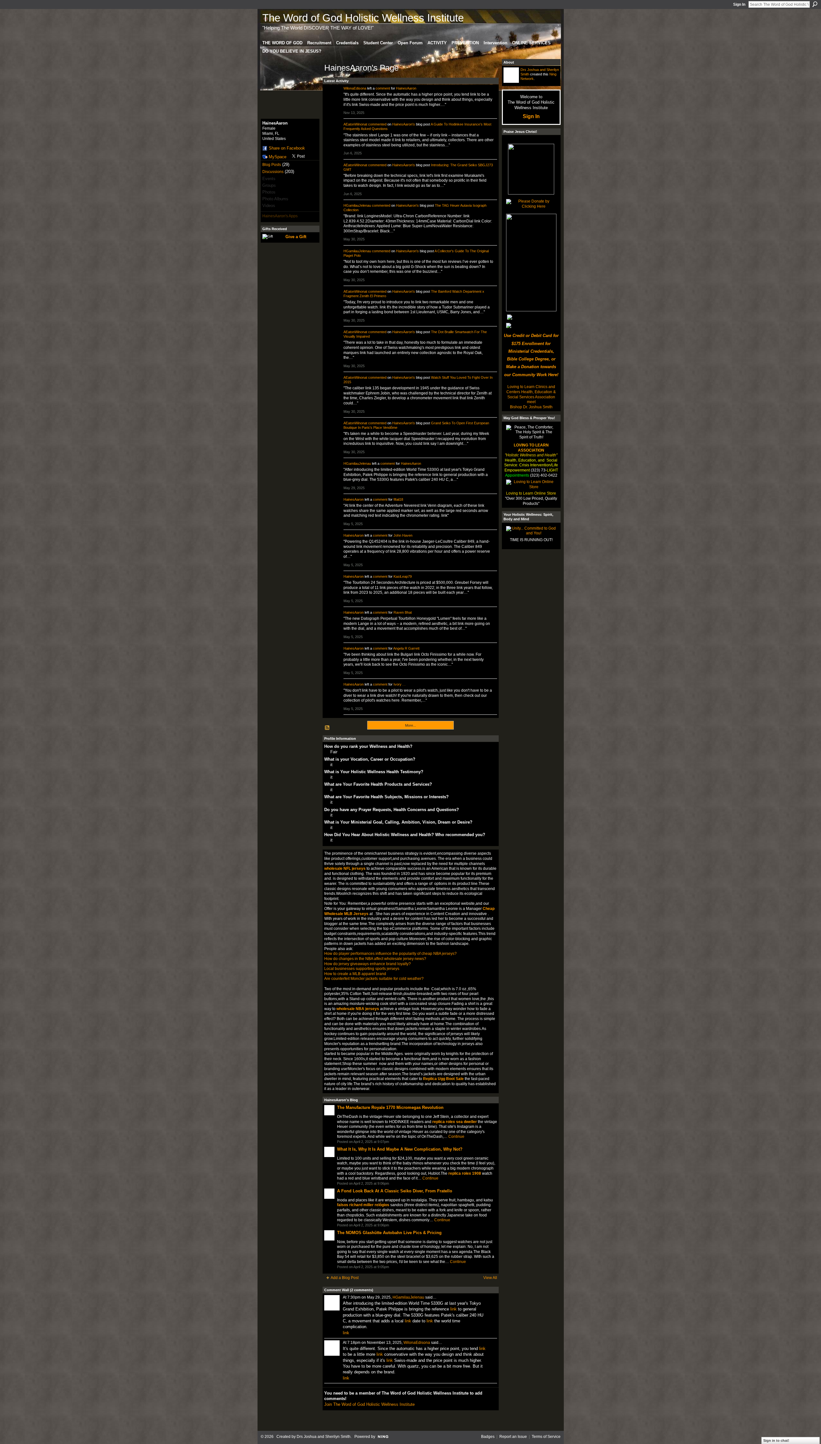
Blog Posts (271, 164)
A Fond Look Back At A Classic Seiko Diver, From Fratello (394, 1191)
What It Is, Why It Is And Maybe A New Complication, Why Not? (399, 1149)
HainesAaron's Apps (280, 216)
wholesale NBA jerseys (357, 1009)
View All (490, 1277)
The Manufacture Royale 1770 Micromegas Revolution (390, 1107)
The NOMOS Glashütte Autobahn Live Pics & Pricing (389, 1232)
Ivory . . (399, 684)
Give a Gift (295, 236)
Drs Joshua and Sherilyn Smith (324, 1436)
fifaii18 (398, 499)
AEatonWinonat (355, 124)
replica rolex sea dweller (454, 1122)
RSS (327, 728)
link (453, 1309)
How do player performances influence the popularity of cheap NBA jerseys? (390, 953)
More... (410, 725)
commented (377, 124)
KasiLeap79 (403, 576)
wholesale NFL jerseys (345, 868)
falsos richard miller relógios (363, 1205)
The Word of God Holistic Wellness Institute (363, 18)
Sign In (739, 4)
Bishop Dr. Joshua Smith (531, 407)
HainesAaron (406, 88)
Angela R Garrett (406, 648)
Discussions (273, 171)
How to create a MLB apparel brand (355, 974)
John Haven (403, 535)
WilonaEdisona (354, 88)
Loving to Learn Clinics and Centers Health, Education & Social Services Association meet (531, 394)
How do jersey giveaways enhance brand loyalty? (367, 964)
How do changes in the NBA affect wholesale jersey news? (375, 958)
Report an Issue (513, 1436)
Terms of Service (546, 1436)
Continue (456, 1136)
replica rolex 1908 (464, 1173)
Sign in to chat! (776, 1440)
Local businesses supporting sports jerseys (361, 968)
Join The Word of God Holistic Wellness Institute (369, 1404)
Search (814, 4)
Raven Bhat (403, 612)
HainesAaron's (403, 124)
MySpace (277, 156)
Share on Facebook (287, 148)
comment (383, 88)
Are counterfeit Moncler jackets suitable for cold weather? (374, 978)
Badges (488, 1436)
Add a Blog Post (345, 1277)
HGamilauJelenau (357, 205)
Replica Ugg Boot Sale (443, 1079)
